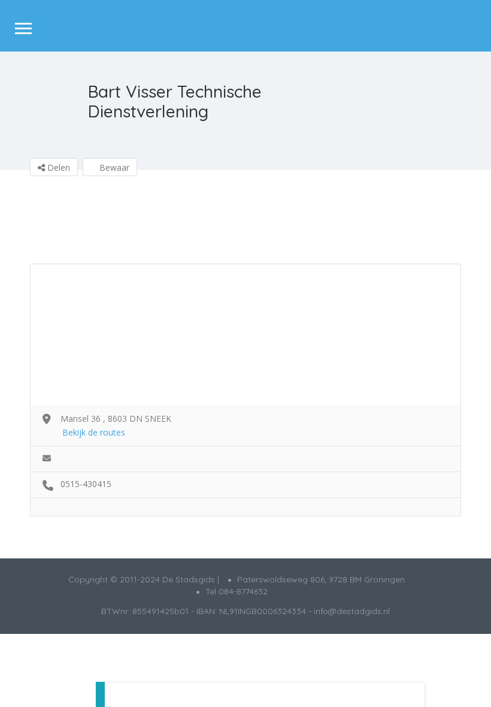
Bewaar (113, 167)
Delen (57, 167)
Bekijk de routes (93, 432)
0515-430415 (85, 484)
